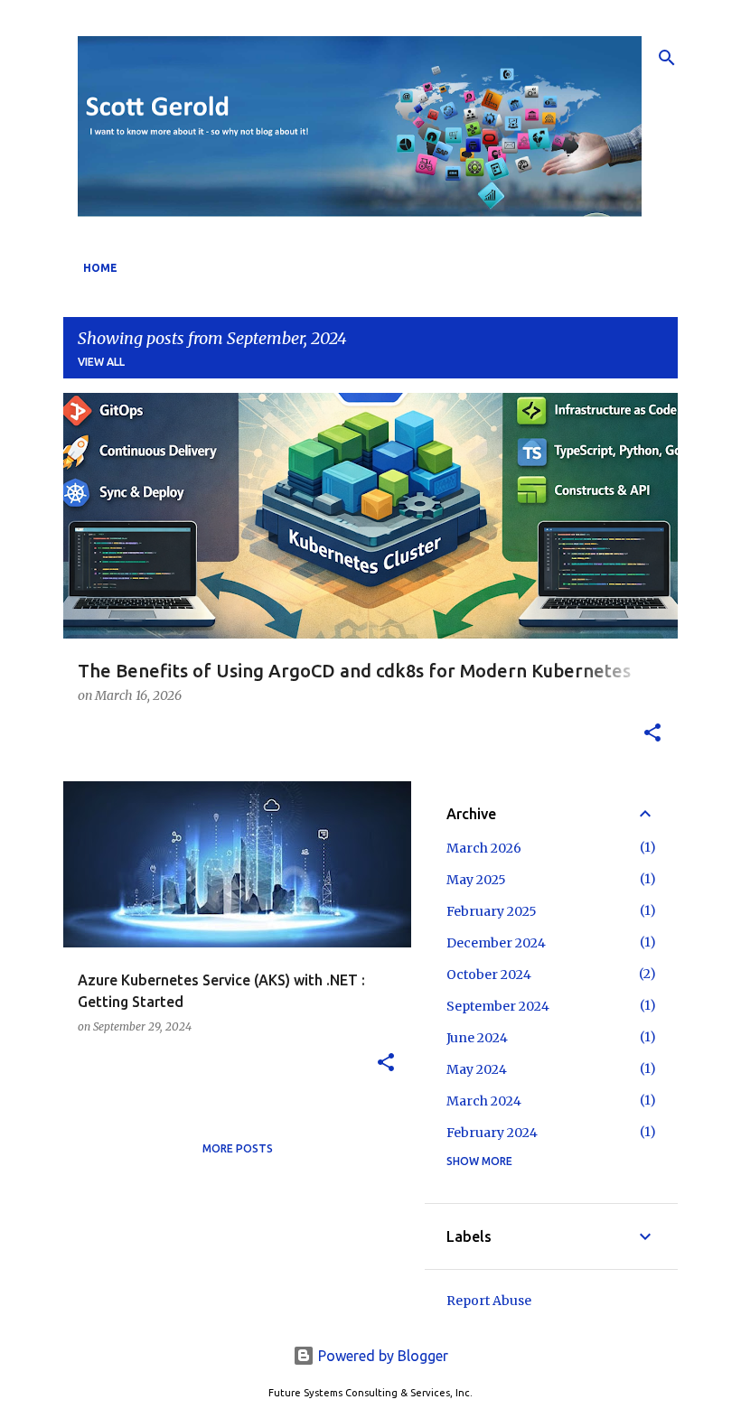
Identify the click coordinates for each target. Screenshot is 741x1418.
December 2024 (496, 943)
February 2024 (492, 1132)
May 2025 (476, 880)
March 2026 (483, 848)
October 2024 (488, 974)
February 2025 (491, 911)
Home (100, 268)
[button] (652, 734)
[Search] (667, 57)
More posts (237, 1148)
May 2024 (476, 1069)
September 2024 (497, 1006)
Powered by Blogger (381, 1356)
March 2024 (483, 1101)
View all (101, 362)
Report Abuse (488, 1300)
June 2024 (477, 1038)
